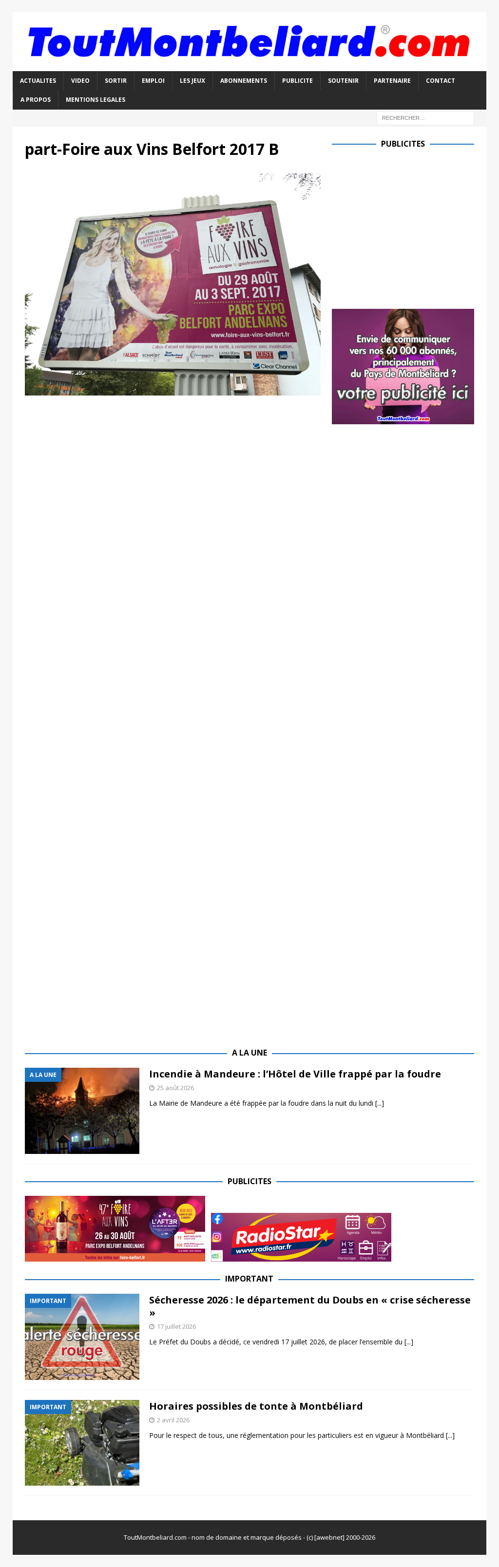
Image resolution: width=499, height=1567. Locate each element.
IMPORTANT (249, 1278)
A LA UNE (249, 1052)
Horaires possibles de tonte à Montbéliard (256, 1406)
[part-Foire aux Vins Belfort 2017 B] (173, 389)
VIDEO (80, 80)
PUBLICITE (297, 80)
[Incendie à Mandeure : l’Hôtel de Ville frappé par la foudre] (82, 1111)
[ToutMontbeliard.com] (250, 65)
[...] (379, 1103)
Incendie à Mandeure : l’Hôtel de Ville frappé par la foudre (295, 1073)
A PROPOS (35, 99)
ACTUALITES (38, 80)
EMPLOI (153, 80)
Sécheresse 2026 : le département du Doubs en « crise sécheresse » (310, 1306)
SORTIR (116, 80)
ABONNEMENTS (243, 80)
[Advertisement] (414, 226)
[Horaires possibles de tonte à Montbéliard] (82, 1443)
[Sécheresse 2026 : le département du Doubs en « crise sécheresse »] (82, 1337)
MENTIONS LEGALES (95, 99)
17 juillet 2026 (176, 1326)
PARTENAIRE (392, 80)
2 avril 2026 (173, 1420)
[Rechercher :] (425, 117)
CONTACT (440, 80)
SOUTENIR (343, 80)
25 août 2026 (175, 1087)
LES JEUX (192, 80)
